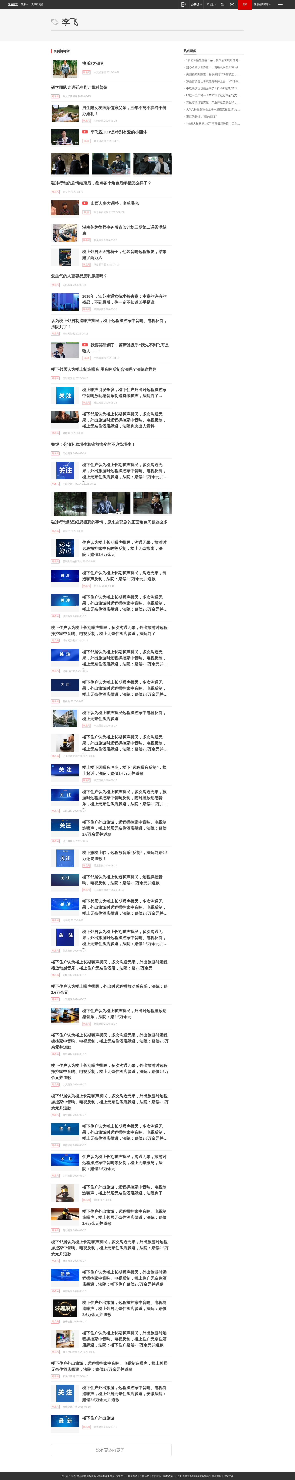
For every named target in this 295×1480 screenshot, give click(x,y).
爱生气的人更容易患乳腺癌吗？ (79, 276)
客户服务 (156, 1476)
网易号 (86, 72)
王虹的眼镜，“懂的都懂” (201, 116)
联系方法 (132, 1476)
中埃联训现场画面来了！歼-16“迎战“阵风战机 (214, 88)
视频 (86, 141)
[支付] (223, 4)
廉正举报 (216, 1476)
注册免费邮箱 (261, 4)
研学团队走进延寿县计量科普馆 (79, 87)
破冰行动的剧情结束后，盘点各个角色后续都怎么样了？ (101, 183)
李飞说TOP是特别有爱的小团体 (119, 132)
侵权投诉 (228, 1476)
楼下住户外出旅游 (98, 1418)
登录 (245, 4)
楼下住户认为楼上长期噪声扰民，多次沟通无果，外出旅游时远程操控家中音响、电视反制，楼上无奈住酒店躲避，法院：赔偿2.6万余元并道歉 (110, 1041)
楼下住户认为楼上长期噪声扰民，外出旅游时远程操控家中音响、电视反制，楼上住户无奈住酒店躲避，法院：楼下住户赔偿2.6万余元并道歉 (124, 1278)
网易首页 (13, 4)
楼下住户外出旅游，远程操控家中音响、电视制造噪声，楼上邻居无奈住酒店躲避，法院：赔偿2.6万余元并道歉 (124, 828)
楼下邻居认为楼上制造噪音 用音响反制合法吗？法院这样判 (104, 369)
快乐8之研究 (93, 63)
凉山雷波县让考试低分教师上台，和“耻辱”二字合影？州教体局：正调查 (215, 81)
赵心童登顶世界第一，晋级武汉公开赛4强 (212, 67)
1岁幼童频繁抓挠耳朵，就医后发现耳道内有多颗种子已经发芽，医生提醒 (215, 60)
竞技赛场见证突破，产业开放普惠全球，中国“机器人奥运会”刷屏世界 (215, 102)
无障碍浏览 (37, 4)
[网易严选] (210, 4)
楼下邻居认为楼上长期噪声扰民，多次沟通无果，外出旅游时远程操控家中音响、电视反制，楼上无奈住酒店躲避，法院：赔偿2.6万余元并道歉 (110, 1102)
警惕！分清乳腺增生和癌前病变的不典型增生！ (93, 444)
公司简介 (121, 1476)
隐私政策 (168, 1476)
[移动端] (184, 4)
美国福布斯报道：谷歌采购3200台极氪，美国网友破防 (215, 74)
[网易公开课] (196, 4)
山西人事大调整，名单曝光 (115, 203)
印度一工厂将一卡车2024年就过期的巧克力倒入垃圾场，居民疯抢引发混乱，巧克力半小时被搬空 (215, 95)
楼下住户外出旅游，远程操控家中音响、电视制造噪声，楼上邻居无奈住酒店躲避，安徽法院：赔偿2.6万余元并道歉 (124, 1393)
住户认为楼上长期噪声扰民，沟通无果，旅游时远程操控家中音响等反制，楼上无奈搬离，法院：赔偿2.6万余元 (124, 548)
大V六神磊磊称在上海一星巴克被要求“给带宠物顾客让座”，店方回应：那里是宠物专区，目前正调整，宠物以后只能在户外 (215, 109)
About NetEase (105, 1476)
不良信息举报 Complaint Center (192, 1476)
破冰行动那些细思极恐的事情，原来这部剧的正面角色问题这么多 (109, 522)
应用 (23, 4)
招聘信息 (144, 1476)
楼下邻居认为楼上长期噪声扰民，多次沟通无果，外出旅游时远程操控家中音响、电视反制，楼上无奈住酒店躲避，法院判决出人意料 (124, 420)
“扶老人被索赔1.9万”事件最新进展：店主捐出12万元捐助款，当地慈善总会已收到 (215, 123)
